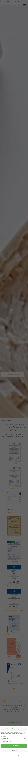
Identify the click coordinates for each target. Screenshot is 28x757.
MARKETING (23, 739)
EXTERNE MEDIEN (7, 741)
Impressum (21, 755)
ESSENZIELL (6, 739)
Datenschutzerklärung (15, 755)
